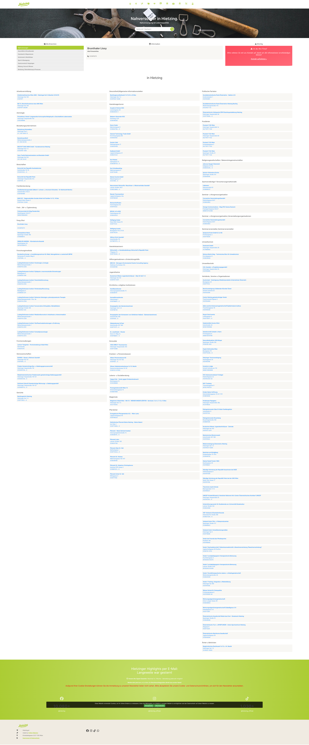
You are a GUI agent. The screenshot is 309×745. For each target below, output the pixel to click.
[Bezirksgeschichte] (182, 4)
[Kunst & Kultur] (150, 4)
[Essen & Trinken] (144, 4)
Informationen (159, 705)
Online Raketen (33, 733)
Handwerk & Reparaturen (25, 54)
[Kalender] (169, 4)
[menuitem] (163, 4)
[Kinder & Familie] (132, 4)
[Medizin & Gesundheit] (156, 4)
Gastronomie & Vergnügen (26, 63)
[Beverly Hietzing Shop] (188, 4)
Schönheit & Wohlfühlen (25, 57)
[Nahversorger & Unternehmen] (162, 4)
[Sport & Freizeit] (138, 4)
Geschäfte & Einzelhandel (26, 51)
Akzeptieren (148, 705)
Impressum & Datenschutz (31, 738)
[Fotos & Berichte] (175, 4)
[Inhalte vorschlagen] (194, 4)
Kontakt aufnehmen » (259, 59)
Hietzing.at (24, 4)
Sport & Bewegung (23, 60)
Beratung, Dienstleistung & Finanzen (29, 69)
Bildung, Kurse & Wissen (25, 66)
